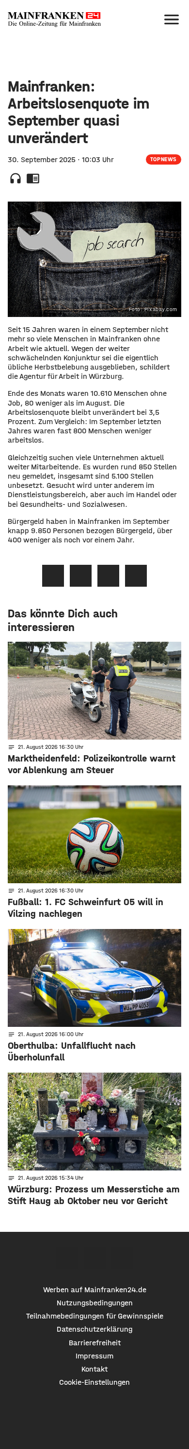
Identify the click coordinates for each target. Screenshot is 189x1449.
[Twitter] (95, 1258)
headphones (15, 178)
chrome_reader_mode (33, 178)
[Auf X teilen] (81, 576)
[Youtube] (122, 1258)
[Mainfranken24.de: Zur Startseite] (54, 19)
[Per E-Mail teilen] (136, 576)
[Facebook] (67, 1258)
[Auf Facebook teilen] (53, 576)
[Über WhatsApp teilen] (108, 576)
